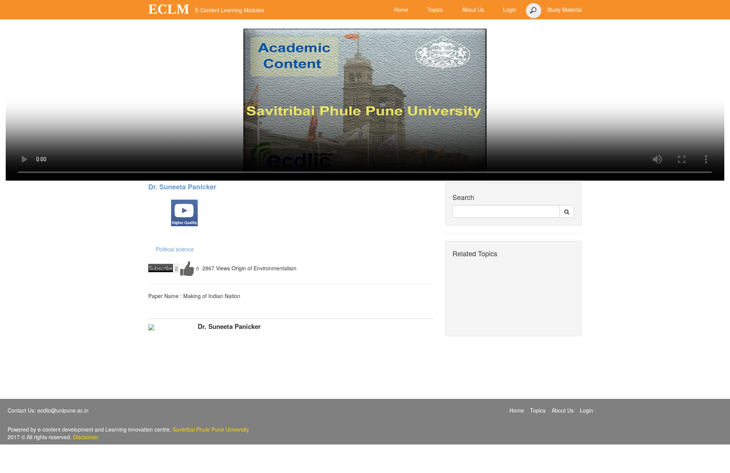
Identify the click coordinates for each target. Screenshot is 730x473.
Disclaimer (85, 437)
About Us (563, 410)
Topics (538, 410)
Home (516, 410)
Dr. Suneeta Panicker (182, 187)
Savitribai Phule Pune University (211, 429)
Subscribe (161, 268)
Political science (175, 249)
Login (586, 410)
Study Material (564, 9)
